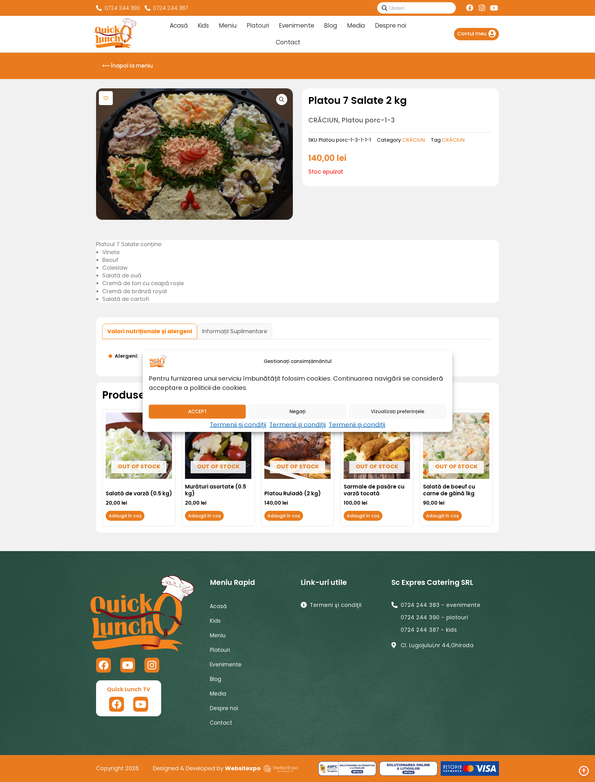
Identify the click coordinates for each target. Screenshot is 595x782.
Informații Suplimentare (234, 331)
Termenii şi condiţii (238, 424)
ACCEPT (197, 411)
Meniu (228, 25)
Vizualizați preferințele (397, 411)
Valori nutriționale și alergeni (149, 331)
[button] (281, 99)
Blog (330, 25)
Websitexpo (243, 768)
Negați (297, 411)
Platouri (258, 25)
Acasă (179, 25)
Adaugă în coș (125, 516)
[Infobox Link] (476, 34)
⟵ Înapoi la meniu (127, 65)
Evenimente (296, 25)
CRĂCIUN (413, 140)
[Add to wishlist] (106, 98)
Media (356, 25)
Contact (288, 42)
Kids (203, 25)
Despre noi (390, 25)
